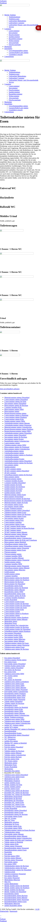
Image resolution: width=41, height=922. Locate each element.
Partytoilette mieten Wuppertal (14, 699)
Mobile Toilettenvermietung (14, 717)
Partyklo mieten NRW (12, 856)
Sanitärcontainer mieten (12, 493)
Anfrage (3, 919)
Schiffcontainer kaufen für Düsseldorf (17, 629)
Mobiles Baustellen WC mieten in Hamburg (19, 729)
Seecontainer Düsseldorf (12, 633)
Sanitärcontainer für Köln (13, 485)
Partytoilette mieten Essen (13, 816)
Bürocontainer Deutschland (13, 497)
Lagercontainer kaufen (12, 611)
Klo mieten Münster (11, 876)
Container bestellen (11, 576)
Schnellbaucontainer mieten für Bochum (18, 475)
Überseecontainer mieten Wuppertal (16, 548)
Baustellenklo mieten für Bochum (16, 814)
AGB (37, 909)
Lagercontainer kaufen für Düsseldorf (17, 606)
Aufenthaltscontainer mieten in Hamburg (18, 455)
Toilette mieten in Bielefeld (13, 842)
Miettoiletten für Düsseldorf (13, 800)
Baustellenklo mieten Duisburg (15, 693)
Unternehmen (9, 56)
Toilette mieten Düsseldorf (13, 701)
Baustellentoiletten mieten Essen (15, 850)
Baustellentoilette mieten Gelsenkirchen (18, 538)
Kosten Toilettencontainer (13, 508)
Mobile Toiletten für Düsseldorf (15, 892)
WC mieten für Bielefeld (12, 680)
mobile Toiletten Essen (12, 783)
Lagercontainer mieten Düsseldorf (16, 399)
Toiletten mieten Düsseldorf (13, 668)
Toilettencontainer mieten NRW (15, 445)
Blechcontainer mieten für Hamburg (16, 580)
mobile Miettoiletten (11, 884)
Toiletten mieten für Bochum (14, 703)
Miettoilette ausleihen (11, 822)
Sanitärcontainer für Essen (13, 489)
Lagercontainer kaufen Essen (14, 602)
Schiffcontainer (9, 572)
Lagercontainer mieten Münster (15, 536)
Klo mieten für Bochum (12, 670)
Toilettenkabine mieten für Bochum (16, 866)
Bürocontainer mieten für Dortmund (16, 447)
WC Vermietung (10, 739)
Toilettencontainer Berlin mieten (15, 660)
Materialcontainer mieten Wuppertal (16, 566)
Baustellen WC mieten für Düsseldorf (17, 795)
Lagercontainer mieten (12, 443)
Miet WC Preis (9, 820)
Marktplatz (8, 47)
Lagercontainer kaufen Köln (14, 609)
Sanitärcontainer (14, 37)
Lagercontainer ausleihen (13, 522)
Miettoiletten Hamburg (12, 781)
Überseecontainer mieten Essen (15, 550)
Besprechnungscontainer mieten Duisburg (18, 429)
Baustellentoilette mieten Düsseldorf (16, 735)
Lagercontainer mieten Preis (14, 520)
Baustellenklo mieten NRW (13, 592)
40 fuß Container (10, 473)
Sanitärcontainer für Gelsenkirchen (16, 625)
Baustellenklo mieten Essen (13, 812)
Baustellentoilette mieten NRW (15, 695)
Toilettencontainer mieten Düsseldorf (17, 510)
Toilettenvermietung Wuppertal (15, 874)
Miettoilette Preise (10, 623)
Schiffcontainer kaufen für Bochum (16, 627)
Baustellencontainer (15, 39)
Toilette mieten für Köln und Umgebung (18, 840)
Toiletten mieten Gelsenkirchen (15, 755)
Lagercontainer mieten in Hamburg (16, 613)
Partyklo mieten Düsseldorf (13, 747)
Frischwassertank (15, 45)
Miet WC (7, 882)
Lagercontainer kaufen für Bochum (16, 604)
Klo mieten (8, 854)
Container (7, 29)
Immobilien (8, 49)
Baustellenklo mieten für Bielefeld (16, 588)
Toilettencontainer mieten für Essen (16, 643)
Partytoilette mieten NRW (13, 828)
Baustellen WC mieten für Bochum (16, 793)
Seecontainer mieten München (14, 570)
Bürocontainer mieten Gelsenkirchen (17, 449)
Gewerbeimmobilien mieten (18, 51)
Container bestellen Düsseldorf (15, 483)
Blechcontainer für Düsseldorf (14, 584)
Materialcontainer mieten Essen (15, 495)
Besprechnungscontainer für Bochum (17, 499)
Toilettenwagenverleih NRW (14, 674)
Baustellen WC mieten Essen (14, 804)
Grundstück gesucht (16, 54)
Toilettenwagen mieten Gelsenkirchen (17, 723)
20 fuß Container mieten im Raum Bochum (19, 528)
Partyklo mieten (9, 745)
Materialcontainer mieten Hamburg (16, 617)
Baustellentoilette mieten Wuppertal (16, 848)
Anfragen (3, 1)
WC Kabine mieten (11, 676)
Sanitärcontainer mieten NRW (14, 421)
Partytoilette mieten (11, 862)
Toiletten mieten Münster (13, 753)
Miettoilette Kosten (10, 705)
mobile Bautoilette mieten (13, 905)
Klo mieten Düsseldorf (12, 658)
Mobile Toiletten (10, 15)
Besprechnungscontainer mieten (15, 413)
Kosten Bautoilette (10, 600)
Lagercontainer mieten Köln (14, 419)
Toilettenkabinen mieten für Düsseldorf (17, 870)
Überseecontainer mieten (12, 554)
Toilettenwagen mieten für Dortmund (17, 721)
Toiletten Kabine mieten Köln (14, 666)
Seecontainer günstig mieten (14, 506)
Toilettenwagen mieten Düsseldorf (16, 775)
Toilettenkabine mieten (12, 832)
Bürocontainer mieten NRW (14, 409)
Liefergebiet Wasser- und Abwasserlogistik (23, 25)
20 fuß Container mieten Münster (15, 532)
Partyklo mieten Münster (12, 858)
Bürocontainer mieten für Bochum (16, 405)
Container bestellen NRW (13, 556)
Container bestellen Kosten (13, 481)
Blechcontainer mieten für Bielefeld (16, 578)
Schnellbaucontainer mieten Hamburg (17, 631)
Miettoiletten (8, 769)
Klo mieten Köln (10, 672)
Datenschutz (4, 911)
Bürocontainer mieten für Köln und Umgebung (20, 540)
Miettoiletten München (12, 880)
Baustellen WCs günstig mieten (15, 806)
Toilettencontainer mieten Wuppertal (16, 560)
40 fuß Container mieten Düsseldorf (16, 471)
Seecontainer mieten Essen (13, 504)
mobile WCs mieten (11, 727)
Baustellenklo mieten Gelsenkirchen (16, 441)
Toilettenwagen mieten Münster (15, 688)
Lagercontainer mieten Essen (14, 524)
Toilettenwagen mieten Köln (14, 684)
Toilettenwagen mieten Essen (14, 647)
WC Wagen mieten (10, 761)
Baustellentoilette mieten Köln (14, 594)
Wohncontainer (14, 41)
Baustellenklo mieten (11, 894)
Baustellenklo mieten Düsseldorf (15, 810)
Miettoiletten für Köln (11, 779)
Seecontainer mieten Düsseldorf (15, 403)
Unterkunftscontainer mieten (14, 453)
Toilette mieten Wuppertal (13, 846)
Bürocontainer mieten (11, 411)
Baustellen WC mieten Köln (14, 802)
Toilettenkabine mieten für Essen (15, 868)
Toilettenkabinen (14, 17)
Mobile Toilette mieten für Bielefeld (16, 886)
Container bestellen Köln (13, 407)
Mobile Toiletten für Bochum (14, 890)
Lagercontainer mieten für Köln (15, 401)
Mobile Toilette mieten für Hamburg (16, 888)
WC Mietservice (10, 737)
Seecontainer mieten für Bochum (15, 437)
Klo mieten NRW (10, 864)
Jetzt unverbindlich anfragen (9, 389)
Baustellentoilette (10, 731)
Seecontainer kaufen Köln (13, 635)
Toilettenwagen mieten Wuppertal (16, 690)
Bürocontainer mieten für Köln (15, 596)
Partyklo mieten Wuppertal (13, 860)
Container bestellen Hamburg (14, 598)
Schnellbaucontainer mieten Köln (15, 544)
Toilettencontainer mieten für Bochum (17, 514)
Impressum (13, 911)
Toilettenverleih (9, 872)
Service (11, 27)
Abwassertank (14, 43)
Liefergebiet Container (16, 23)
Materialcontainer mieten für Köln (16, 502)
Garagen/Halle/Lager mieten (18, 52)
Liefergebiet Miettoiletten (17, 21)
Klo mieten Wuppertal (12, 878)
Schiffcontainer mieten (12, 574)
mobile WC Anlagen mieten (14, 725)
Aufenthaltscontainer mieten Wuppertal (17, 425)
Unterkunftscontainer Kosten (14, 459)
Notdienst (3, 3)
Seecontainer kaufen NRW (13, 637)
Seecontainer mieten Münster (14, 641)
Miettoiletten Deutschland (13, 797)
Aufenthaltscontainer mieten (14, 451)
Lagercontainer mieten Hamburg (15, 417)
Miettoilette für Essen (11, 824)
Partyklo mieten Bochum (13, 757)
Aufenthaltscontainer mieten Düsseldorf (18, 433)
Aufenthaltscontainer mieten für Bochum (18, 463)
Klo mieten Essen (10, 662)
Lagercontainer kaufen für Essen (15, 608)
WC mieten (8, 678)
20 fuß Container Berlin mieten (15, 526)
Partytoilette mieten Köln (13, 826)
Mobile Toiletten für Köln (13, 785)
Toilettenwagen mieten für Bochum (16, 649)
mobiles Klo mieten (11, 741)
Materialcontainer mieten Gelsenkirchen (18, 427)
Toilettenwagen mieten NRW (14, 686)
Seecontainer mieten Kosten (14, 439)
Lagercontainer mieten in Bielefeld (16, 415)
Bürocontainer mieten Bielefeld (15, 542)
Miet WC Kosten (10, 818)
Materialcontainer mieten (12, 479)
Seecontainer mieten (11, 465)
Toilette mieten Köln (11, 844)
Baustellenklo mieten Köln (13, 586)
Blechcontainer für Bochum (14, 582)
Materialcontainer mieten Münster (16, 534)
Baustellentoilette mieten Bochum (16, 896)
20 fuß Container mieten (12, 530)
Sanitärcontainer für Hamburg (14, 487)
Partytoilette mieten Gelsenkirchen (16, 691)
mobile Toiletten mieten (12, 787)
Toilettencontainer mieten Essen (15, 512)
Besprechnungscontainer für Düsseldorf (18, 501)
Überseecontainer (10, 552)
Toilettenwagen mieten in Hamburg (16, 682)
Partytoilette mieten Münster (14, 834)
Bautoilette (8, 852)
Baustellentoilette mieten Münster (15, 836)
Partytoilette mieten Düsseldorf (15, 664)
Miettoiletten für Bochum (13, 798)
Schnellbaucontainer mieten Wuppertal (17, 546)
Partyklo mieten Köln (11, 759)
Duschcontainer (14, 35)
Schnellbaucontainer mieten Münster (17, 568)
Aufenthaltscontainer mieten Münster (17, 423)
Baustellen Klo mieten (12, 771)
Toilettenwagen (14, 19)
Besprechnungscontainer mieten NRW (17, 431)
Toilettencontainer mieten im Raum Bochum (19, 830)
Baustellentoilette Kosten (13, 733)
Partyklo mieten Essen (12, 789)
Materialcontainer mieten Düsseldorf (16, 397)
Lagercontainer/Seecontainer (14, 32)
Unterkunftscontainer (11, 457)
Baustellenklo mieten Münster (14, 590)
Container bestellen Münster (14, 558)
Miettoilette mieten (10, 621)
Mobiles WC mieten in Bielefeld (15, 743)
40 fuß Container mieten (12, 469)
